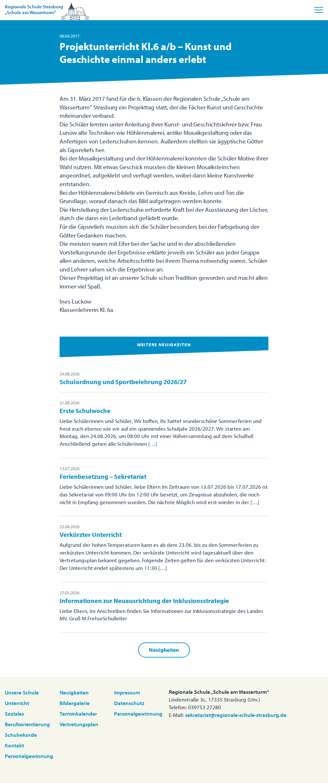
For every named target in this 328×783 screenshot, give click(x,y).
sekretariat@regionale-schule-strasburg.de (235, 714)
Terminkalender (78, 713)
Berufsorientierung (27, 724)
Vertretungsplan (79, 724)
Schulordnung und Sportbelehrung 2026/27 (123, 382)
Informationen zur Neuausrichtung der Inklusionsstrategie (144, 601)
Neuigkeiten (164, 649)
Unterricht (17, 703)
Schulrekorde (21, 734)
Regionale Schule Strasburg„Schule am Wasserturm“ (34, 9)
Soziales (14, 713)
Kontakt (14, 745)
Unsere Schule (22, 692)
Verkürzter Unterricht (91, 534)
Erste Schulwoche (85, 411)
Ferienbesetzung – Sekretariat (103, 476)
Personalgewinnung (29, 756)
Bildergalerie (75, 703)
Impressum (127, 692)
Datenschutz (129, 703)
